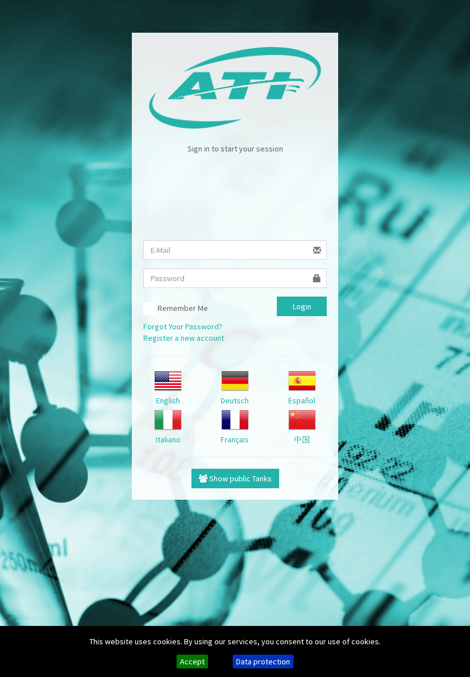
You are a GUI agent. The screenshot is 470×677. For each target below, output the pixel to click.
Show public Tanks (239, 478)
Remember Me (182, 308)
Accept (192, 661)
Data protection (263, 661)
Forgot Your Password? (182, 326)
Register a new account (183, 338)
